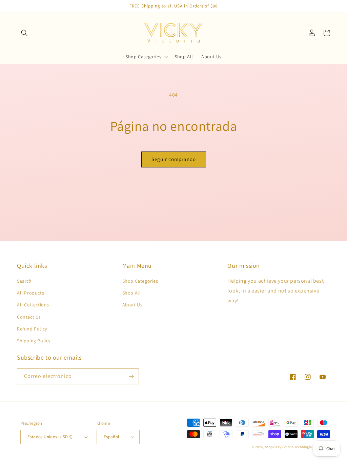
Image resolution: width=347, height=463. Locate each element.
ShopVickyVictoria (279, 447)
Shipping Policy (33, 341)
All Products (30, 293)
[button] (24, 32)
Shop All (131, 293)
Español (111, 437)
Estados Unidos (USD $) (50, 437)
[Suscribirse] (131, 376)
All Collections (33, 305)
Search (24, 281)
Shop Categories (140, 281)
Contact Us (29, 317)
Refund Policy (32, 329)
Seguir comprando (173, 159)
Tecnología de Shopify (312, 447)
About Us (132, 305)
